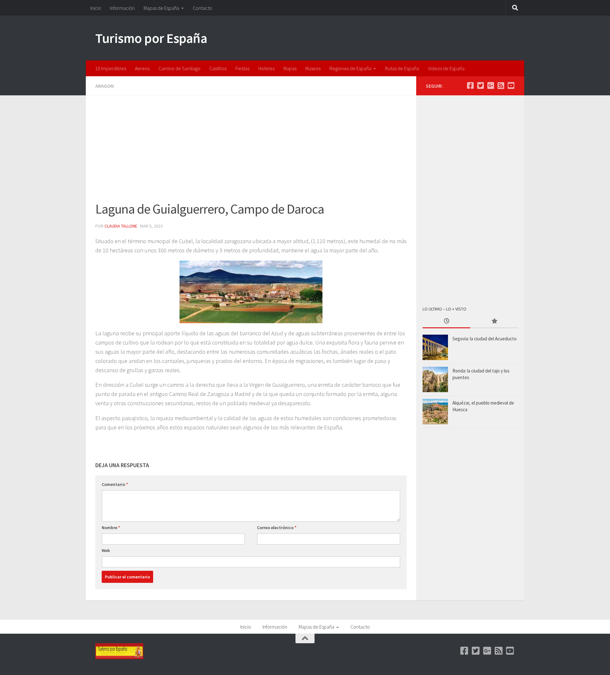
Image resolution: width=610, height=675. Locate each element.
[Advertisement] (251, 151)
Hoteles (266, 68)
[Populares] (494, 321)
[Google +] (490, 85)
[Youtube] (511, 85)
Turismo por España (151, 38)
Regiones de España (350, 68)
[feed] (501, 85)
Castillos (218, 68)
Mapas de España (161, 8)
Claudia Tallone (121, 226)
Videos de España (446, 68)
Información (122, 8)
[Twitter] (480, 85)
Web (106, 550)
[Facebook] (470, 85)
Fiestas (242, 68)
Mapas (289, 68)
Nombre (111, 527)
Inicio (95, 8)
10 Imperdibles (110, 68)
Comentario (115, 484)
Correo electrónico (276, 527)
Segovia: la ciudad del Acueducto (484, 339)
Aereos (142, 68)
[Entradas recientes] (446, 321)
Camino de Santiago (179, 68)
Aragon (104, 86)
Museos (313, 68)
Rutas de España (402, 68)
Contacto (202, 8)
